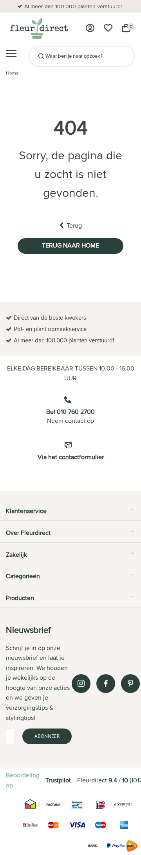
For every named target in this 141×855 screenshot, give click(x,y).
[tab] (70, 514)
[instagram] (81, 683)
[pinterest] (130, 683)
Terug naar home (70, 245)
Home (12, 72)
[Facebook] (105, 683)
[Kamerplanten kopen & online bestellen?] (38, 28)
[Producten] (90, 28)
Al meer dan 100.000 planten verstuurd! (73, 6)
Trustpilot (58, 780)
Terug (74, 225)
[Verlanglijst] (108, 28)
